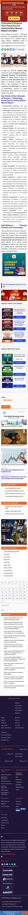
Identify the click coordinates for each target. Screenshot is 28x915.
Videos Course (5, 822)
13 (13, 592)
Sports (3, 717)
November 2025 (8, 576)
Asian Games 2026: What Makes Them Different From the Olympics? (14, 632)
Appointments (18, 710)
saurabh (4, 46)
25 (6, 598)
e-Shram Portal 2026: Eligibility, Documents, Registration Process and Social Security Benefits (14, 659)
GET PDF (24, 912)
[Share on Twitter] (13, 49)
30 (24, 598)
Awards (3, 720)
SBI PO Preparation (6, 774)
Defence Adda (18, 756)
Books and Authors (6, 727)
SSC (17, 777)
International (18, 705)
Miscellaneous (5, 740)
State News (18, 708)
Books (2, 827)
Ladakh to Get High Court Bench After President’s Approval (14, 668)
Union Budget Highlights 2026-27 (14, 496)
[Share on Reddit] (8, 49)
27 (13, 598)
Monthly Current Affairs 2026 (13, 511)
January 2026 (8, 570)
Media (17, 806)
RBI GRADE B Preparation (4, 793)
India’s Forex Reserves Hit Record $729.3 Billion (13, 673)
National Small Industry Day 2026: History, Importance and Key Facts (13, 623)
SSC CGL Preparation (4, 786)
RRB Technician (5, 801)
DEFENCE (18, 784)
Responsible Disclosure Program (10, 901)
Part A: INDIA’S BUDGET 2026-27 (14, 491)
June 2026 (7, 557)
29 (21, 598)
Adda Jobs (10, 753)
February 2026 (8, 567)
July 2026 (6, 554)
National (17, 703)
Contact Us (19, 804)
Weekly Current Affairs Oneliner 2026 (13, 507)
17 (2, 595)
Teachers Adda (23, 749)
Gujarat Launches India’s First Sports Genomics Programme (14, 641)
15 (20, 592)
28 (17, 598)
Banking (17, 713)
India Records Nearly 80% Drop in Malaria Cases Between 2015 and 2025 (13, 646)
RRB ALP (3, 804)
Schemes (3, 722)
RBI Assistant (4, 790)
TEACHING (19, 782)
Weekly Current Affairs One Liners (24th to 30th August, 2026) (13, 618)
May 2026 (6, 559)
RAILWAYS (18, 779)
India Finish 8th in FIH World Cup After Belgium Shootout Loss (14, 636)
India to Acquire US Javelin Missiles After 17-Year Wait (14, 682)
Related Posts (6, 406)
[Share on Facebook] (10, 49)
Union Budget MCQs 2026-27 (13, 488)
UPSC (17, 789)
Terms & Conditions (7, 906)
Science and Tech (5, 737)
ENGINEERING (20, 787)
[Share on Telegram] (5, 49)
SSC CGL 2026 (5, 806)
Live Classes (4, 820)
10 (2, 592)
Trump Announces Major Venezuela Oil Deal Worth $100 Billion (14, 627)
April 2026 (7, 562)
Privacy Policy (17, 906)
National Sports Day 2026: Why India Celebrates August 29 (14, 686)
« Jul (2, 610)
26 (10, 598)
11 (6, 592)
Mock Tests (4, 817)
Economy (17, 725)
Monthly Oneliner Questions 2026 (14, 514)
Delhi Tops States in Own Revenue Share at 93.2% (13, 664)
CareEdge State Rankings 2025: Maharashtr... (13, 464)
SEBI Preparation (5, 781)
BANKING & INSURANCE (19, 773)
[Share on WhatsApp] (2, 49)
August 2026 (11, 551)
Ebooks (3, 825)
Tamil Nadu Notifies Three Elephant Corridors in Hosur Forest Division (14, 677)
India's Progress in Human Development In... (13, 445)
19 (9, 595)
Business (17, 717)
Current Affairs (19, 753)
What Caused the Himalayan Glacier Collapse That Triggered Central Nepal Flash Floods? (14, 652)
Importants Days (19, 727)
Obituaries (4, 732)
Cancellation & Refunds (8, 904)
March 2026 (7, 565)
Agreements (4, 725)
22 (21, 595)
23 (24, 595)
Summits (17, 722)
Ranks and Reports (6, 735)
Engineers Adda (9, 761)
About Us (18, 801)
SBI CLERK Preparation (4, 777)
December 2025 (8, 573)
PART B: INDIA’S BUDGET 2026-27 (15, 493)
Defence (17, 720)
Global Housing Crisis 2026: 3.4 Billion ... (12, 426)
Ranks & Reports (8, 400)
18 (6, 595)
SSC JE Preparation (6, 783)
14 (17, 592)
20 (13, 595)
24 (2, 598)
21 (17, 595)
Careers (20, 809)
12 (9, 592)
